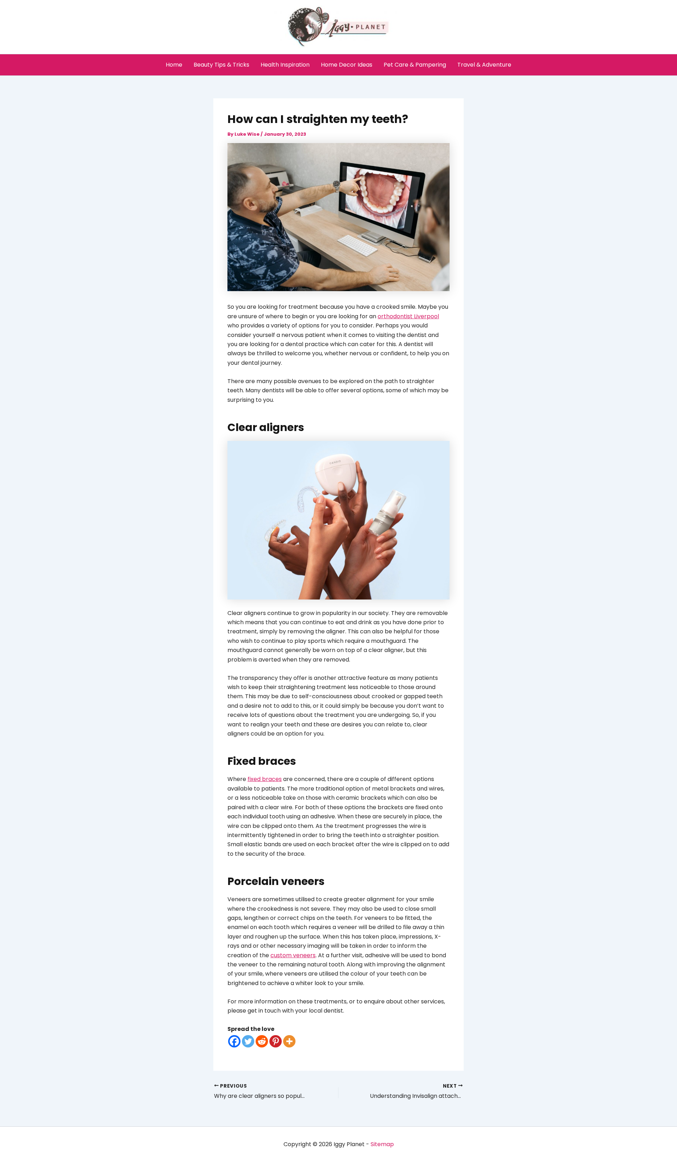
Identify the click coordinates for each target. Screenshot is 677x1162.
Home (174, 65)
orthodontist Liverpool (408, 316)
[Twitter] (248, 1041)
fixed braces (265, 779)
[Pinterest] (275, 1041)
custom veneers (293, 955)
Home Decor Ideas (346, 65)
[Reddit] (262, 1041)
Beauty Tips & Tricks (221, 65)
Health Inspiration (285, 65)
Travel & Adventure (484, 65)
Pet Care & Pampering (415, 65)
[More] (289, 1041)
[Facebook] (234, 1041)
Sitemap (382, 1144)
